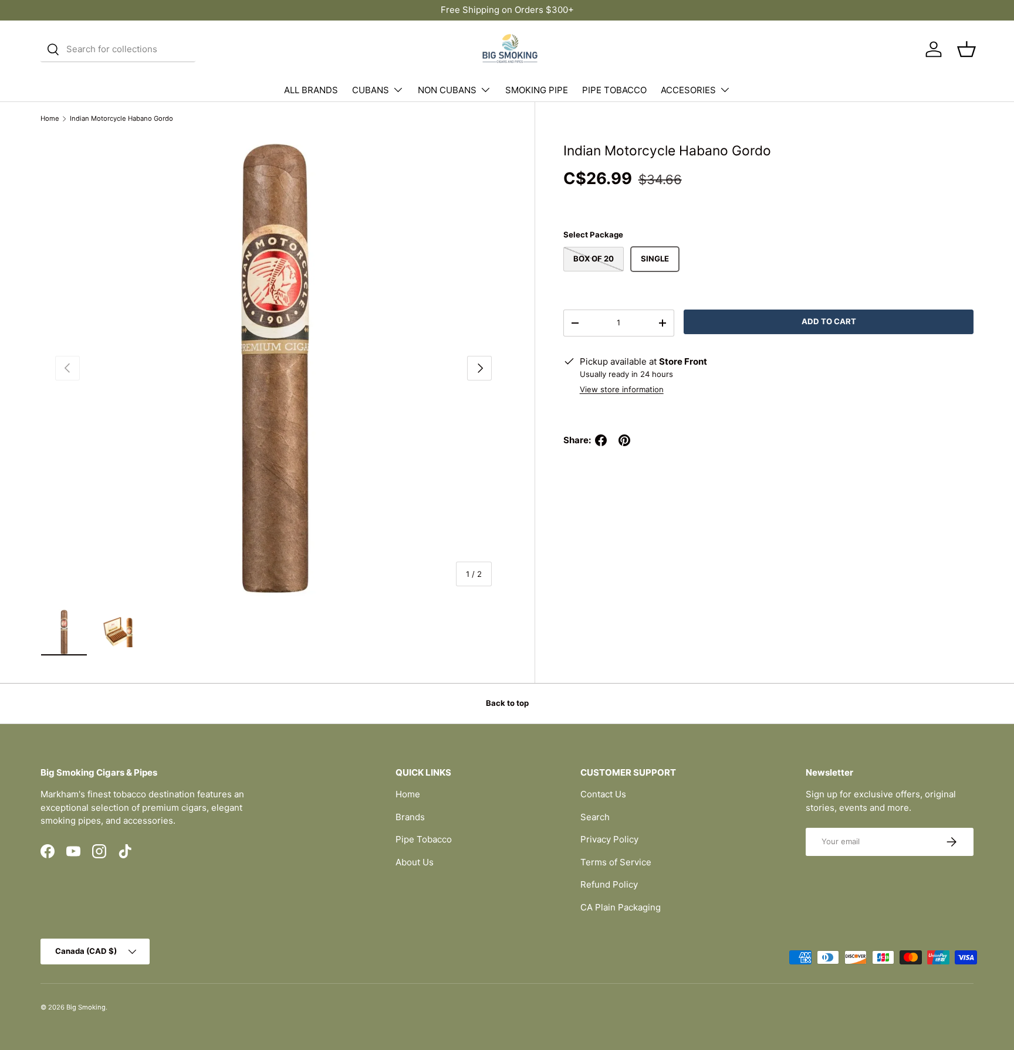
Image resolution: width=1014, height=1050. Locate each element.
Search (595, 817)
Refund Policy (609, 884)
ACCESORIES (688, 90)
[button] (966, 49)
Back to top (507, 703)
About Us (415, 862)
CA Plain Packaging (620, 907)
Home (49, 118)
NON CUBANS (447, 90)
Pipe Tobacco (424, 839)
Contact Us (603, 794)
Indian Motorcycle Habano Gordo (121, 118)
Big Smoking (86, 1007)
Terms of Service (615, 862)
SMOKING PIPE (536, 90)
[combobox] (117, 49)
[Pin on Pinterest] (624, 440)
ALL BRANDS (311, 90)
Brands (410, 817)
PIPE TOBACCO (614, 90)
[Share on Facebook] (601, 440)
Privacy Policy (609, 839)
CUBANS (370, 90)
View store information (622, 389)
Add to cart (829, 321)
